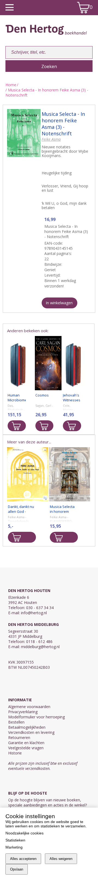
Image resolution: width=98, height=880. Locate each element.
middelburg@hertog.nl (40, 646)
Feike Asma (51, 139)
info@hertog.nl (34, 612)
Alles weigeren (61, 859)
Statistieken (15, 840)
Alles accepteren (23, 859)
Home (10, 84)
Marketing (14, 847)
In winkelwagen (59, 302)
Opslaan (16, 869)
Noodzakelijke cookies (24, 833)
